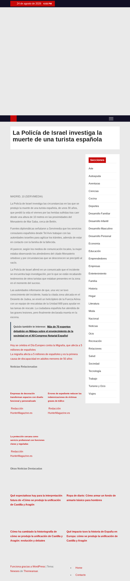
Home (78, 567)
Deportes (94, 206)
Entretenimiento (97, 273)
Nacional (94, 318)
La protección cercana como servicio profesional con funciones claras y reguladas (27, 440)
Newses (15, 571)
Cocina (93, 198)
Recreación (95, 341)
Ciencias (94, 191)
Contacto (80, 575)
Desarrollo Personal (100, 236)
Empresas (94, 266)
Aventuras (94, 183)
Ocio (91, 333)
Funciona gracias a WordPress (28, 566)
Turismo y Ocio (97, 386)
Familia (93, 281)
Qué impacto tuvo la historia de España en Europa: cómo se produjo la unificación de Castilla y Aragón (92, 536)
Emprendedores (98, 258)
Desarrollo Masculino (101, 228)
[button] (117, 118)
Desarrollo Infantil (98, 221)
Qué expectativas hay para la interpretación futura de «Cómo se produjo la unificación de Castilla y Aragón (36, 500)
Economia (94, 243)
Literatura (94, 303)
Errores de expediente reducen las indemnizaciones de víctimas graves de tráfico (64, 397)
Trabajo (93, 378)
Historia (93, 288)
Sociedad (94, 363)
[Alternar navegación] (111, 118)
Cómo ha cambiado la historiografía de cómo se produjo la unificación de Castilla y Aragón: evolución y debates (36, 536)
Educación (95, 251)
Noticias (93, 326)
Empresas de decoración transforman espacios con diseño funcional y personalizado (26, 397)
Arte (91, 168)
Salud (92, 356)
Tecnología (95, 371)
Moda (92, 311)
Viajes (92, 393)
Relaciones (95, 348)
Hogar (92, 296)
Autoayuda (95, 176)
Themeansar (31, 571)
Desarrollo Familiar (99, 213)
